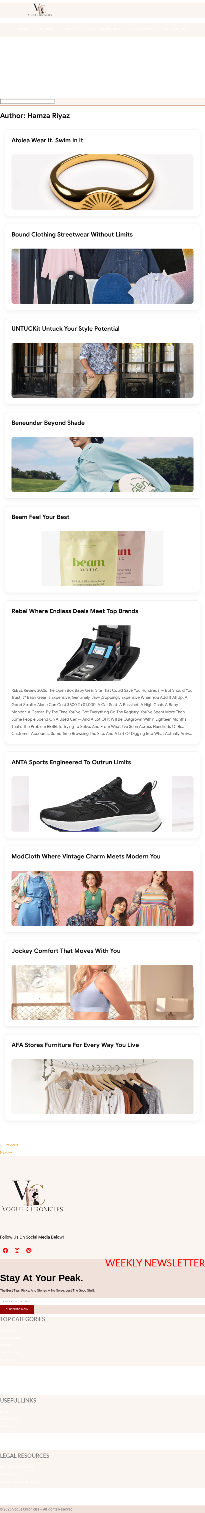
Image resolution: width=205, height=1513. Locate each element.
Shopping (7, 1360)
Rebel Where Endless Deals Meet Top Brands (75, 611)
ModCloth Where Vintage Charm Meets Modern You (86, 856)
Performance (11, 1338)
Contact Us (9, 1419)
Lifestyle (7, 1330)
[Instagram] (17, 1250)
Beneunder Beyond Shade (48, 423)
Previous (9, 1145)
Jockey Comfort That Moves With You (66, 951)
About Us (7, 1426)
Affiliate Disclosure (17, 1467)
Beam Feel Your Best (41, 517)
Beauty (70, 29)
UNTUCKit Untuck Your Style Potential (66, 328)
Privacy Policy (12, 1474)
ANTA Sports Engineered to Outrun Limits (71, 762)
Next (6, 1152)
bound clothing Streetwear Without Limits (72, 234)
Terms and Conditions (18, 1482)
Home (4, 1412)
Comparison (142, 29)
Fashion (46, 29)
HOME (23, 29)
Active (5, 1345)
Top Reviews (175, 29)
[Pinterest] (29, 1250)
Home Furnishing (103, 29)
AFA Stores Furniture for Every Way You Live (75, 1045)
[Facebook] (5, 1250)
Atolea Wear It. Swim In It (47, 140)
